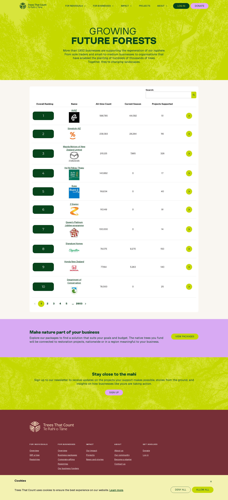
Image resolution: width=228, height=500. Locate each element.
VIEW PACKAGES (184, 336)
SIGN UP (114, 392)
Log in (181, 5)
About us (118, 450)
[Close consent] (210, 481)
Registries (35, 459)
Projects (90, 455)
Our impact (91, 450)
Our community (122, 455)
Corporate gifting (66, 459)
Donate (199, 5)
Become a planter (123, 459)
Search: (150, 90)
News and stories (95, 459)
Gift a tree (34, 455)
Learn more (116, 490)
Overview (34, 450)
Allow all (202, 489)
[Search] (193, 95)
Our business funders (68, 468)
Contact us (119, 464)
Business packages (67, 455)
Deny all (180, 489)
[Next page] (85, 304)
